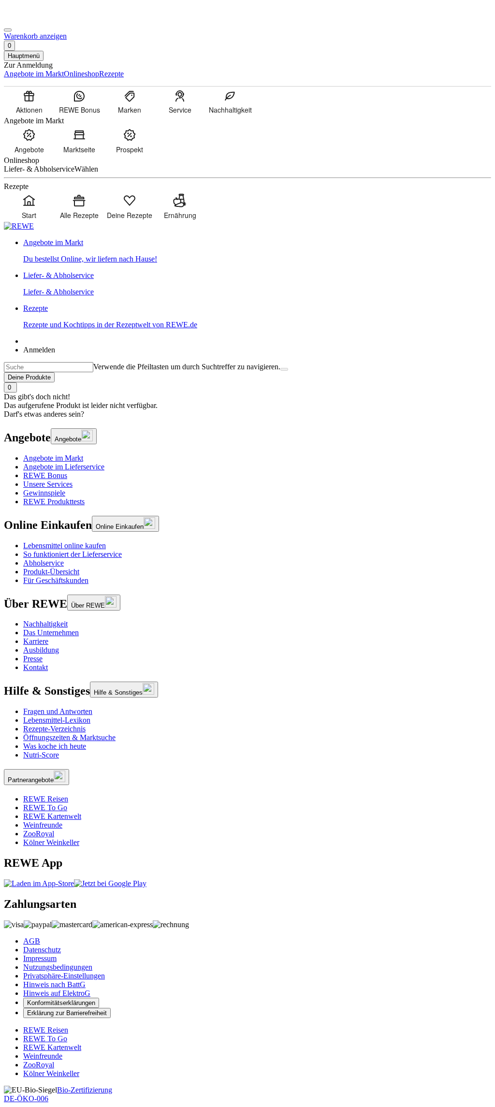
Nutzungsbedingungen (57, 967)
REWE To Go (45, 807)
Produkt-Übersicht (51, 572)
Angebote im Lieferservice (63, 467)
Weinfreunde (42, 825)
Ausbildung (41, 650)
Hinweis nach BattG (54, 984)
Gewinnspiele (44, 493)
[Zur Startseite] (37, 19)
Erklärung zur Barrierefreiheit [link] (67, 1013)
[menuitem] (29, 102)
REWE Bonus (45, 475)
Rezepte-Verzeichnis (54, 729)
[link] (257, 250)
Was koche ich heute (54, 746)
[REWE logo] (19, 226)
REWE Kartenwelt (52, 816)
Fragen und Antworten (57, 711)
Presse (33, 659)
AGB (31, 941)
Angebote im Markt (53, 458)
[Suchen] (284, 369)
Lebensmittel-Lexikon (56, 720)
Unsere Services (48, 484)
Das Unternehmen (51, 632)
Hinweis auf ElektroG (56, 993)
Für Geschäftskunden (55, 580)
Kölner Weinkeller (51, 842)
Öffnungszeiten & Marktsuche (69, 737)
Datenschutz (42, 950)
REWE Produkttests (54, 501)
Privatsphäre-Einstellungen (64, 976)
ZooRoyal (38, 834)
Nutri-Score (41, 755)
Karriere (35, 641)
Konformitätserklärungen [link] (61, 1002)
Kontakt (35, 667)
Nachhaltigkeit (45, 624)
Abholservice (43, 563)
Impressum (40, 958)
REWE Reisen (45, 799)
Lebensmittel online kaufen (64, 545)
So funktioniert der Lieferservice (72, 554)
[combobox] (48, 367)
